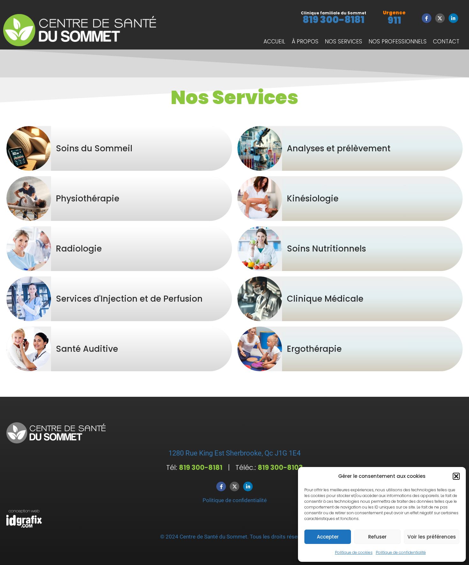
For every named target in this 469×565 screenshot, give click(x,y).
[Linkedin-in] (453, 18)
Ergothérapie (314, 348)
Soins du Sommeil (94, 148)
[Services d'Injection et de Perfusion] (28, 298)
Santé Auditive (87, 348)
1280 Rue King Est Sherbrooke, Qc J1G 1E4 (234, 453)
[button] (456, 476)
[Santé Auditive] (28, 349)
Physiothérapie (87, 198)
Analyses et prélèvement (339, 148)
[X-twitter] (440, 18)
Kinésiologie (313, 198)
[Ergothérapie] (259, 349)
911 (394, 20)
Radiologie (79, 248)
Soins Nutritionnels (326, 248)
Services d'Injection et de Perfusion (129, 298)
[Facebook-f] (426, 18)
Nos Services (343, 41)
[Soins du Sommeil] (28, 148)
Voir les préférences (431, 536)
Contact (446, 41)
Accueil (274, 41)
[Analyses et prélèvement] (259, 148)
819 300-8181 (333, 19)
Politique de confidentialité (401, 552)
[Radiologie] (28, 248)
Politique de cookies (354, 552)
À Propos (305, 41)
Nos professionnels (397, 41)
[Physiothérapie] (28, 198)
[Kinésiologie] (259, 198)
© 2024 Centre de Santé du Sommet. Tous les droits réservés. (234, 536)
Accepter (328, 536)
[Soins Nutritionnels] (259, 248)
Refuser (377, 536)
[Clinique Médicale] (259, 298)
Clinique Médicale (325, 298)
